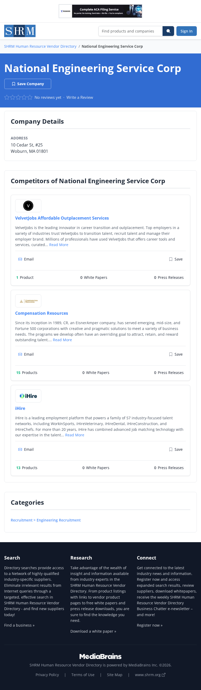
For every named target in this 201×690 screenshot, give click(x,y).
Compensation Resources (41, 313)
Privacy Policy (47, 674)
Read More (58, 244)
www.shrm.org (148, 674)
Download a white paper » (93, 631)
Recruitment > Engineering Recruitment (46, 520)
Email (29, 259)
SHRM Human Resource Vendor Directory (40, 46)
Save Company (30, 83)
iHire (20, 408)
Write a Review (79, 97)
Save (179, 259)
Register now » (150, 625)
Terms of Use (82, 674)
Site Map (114, 674)
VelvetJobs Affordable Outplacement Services (62, 218)
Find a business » (19, 625)
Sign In (187, 31)
